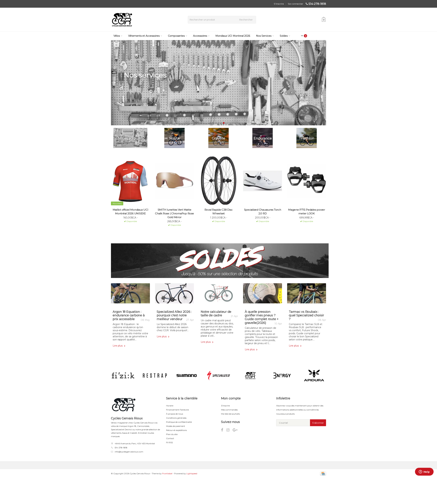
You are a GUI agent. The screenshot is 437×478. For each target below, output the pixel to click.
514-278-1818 (317, 3)
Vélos (117, 35)
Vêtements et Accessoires (144, 35)
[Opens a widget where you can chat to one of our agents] (424, 472)
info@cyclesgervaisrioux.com (129, 451)
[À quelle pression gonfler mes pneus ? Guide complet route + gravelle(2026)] (262, 294)
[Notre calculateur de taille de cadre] (218, 294)
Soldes (284, 35)
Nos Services (263, 35)
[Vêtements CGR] (250, 375)
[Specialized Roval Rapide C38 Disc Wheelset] (218, 181)
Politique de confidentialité (179, 422)
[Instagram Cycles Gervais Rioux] (229, 430)
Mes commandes (229, 409)
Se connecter (295, 3)
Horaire (169, 405)
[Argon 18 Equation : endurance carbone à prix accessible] (130, 294)
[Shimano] (187, 375)
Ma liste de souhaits (230, 414)
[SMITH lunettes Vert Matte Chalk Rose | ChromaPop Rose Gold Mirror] (174, 181)
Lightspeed (191, 473)
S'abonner (318, 422)
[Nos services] (218, 82)
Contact (170, 438)
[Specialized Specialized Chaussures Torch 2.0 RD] (262, 181)
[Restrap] (155, 375)
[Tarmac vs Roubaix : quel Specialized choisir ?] (306, 294)
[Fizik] (123, 375)
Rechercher (246, 19)
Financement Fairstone (177, 409)
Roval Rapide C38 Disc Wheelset (219, 211)
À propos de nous (174, 414)
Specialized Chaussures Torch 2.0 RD (262, 211)
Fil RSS (169, 442)
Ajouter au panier (129, 225)
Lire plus (118, 345)
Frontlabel (167, 473)
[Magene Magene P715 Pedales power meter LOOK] (306, 181)
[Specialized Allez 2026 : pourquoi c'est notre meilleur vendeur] (174, 294)
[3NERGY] (282, 375)
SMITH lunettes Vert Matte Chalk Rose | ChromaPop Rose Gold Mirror (174, 213)
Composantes (176, 35)
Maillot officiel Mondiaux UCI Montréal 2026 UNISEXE (130, 211)
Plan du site (172, 434)
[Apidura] (314, 375)
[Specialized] (218, 375)
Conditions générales (176, 418)
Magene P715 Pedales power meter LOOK (306, 211)
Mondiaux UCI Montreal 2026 (232, 35)
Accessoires (200, 35)
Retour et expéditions (176, 430)
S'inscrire (279, 3)
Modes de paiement (175, 426)
